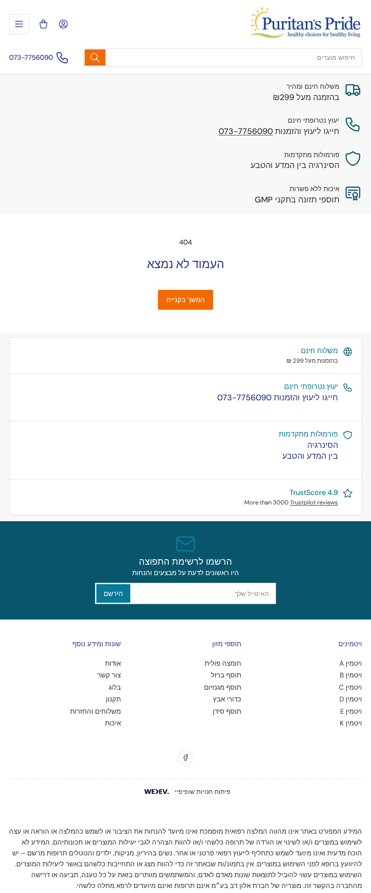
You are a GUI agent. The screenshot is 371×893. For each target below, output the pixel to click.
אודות (113, 663)
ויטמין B (351, 675)
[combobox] (222, 57)
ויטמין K (351, 723)
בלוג (115, 687)
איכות (113, 723)
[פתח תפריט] (19, 24)
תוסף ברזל (226, 675)
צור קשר (109, 675)
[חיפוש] (95, 57)
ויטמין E (351, 711)
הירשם (113, 593)
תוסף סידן (227, 711)
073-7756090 (31, 57)
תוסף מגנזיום (222, 687)
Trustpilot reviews (314, 502)
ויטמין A (350, 663)
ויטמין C (350, 687)
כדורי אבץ (227, 699)
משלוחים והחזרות (95, 711)
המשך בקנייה (185, 299)
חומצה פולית (223, 663)
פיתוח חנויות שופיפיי (203, 791)
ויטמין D (350, 699)
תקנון (113, 699)
